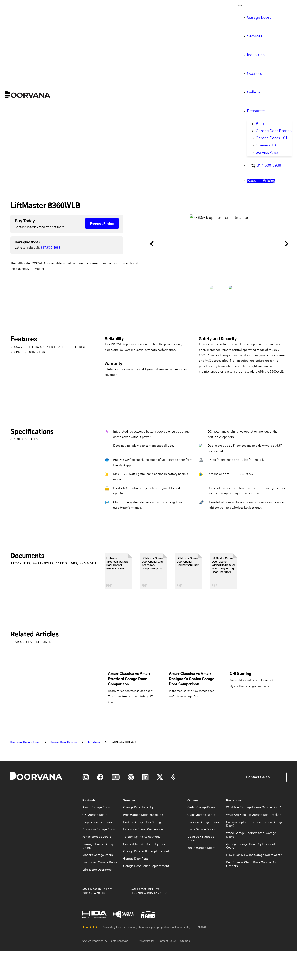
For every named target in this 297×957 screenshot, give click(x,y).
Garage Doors (259, 18)
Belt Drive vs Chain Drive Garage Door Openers (252, 864)
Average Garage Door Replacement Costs (250, 846)
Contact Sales (258, 777)
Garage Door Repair (137, 858)
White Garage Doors (201, 847)
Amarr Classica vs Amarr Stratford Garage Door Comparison (129, 679)
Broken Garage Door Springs (142, 822)
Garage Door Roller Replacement (146, 851)
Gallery (253, 92)
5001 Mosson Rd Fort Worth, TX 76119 (97, 890)
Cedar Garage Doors (201, 807)
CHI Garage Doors (94, 814)
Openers (254, 74)
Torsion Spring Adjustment (141, 836)
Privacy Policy (146, 941)
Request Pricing (261, 181)
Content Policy (167, 941)
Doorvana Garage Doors (25, 742)
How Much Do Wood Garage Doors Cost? (254, 855)
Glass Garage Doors (201, 814)
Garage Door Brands (274, 131)
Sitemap (185, 941)
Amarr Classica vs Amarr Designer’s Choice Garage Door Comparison (191, 679)
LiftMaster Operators (97, 869)
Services (254, 36)
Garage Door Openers (64, 742)
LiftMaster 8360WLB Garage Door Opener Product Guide (117, 563)
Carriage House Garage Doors (98, 846)
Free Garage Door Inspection (143, 814)
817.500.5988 (269, 166)
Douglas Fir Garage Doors (200, 838)
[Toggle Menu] (240, 5)
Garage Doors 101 (271, 138)
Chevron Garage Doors (203, 822)
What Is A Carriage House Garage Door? (253, 807)
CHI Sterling (240, 674)
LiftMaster (94, 742)
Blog (260, 124)
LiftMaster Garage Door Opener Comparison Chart (188, 562)
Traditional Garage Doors (99, 862)
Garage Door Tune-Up (138, 807)
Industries (256, 55)
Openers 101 (267, 145)
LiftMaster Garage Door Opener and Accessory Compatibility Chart (153, 563)
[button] (162, 243)
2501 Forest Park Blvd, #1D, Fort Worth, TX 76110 (148, 890)
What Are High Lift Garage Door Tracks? (253, 814)
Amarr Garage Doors (96, 807)
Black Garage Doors (201, 829)
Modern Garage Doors (97, 855)
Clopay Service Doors (97, 822)
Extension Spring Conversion (143, 829)
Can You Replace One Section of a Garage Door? (254, 824)
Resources (256, 111)
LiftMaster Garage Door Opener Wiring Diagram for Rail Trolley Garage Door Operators (223, 565)
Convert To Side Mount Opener (144, 844)
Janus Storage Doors (96, 836)
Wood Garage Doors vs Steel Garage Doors (251, 835)
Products (89, 800)
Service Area (267, 153)
